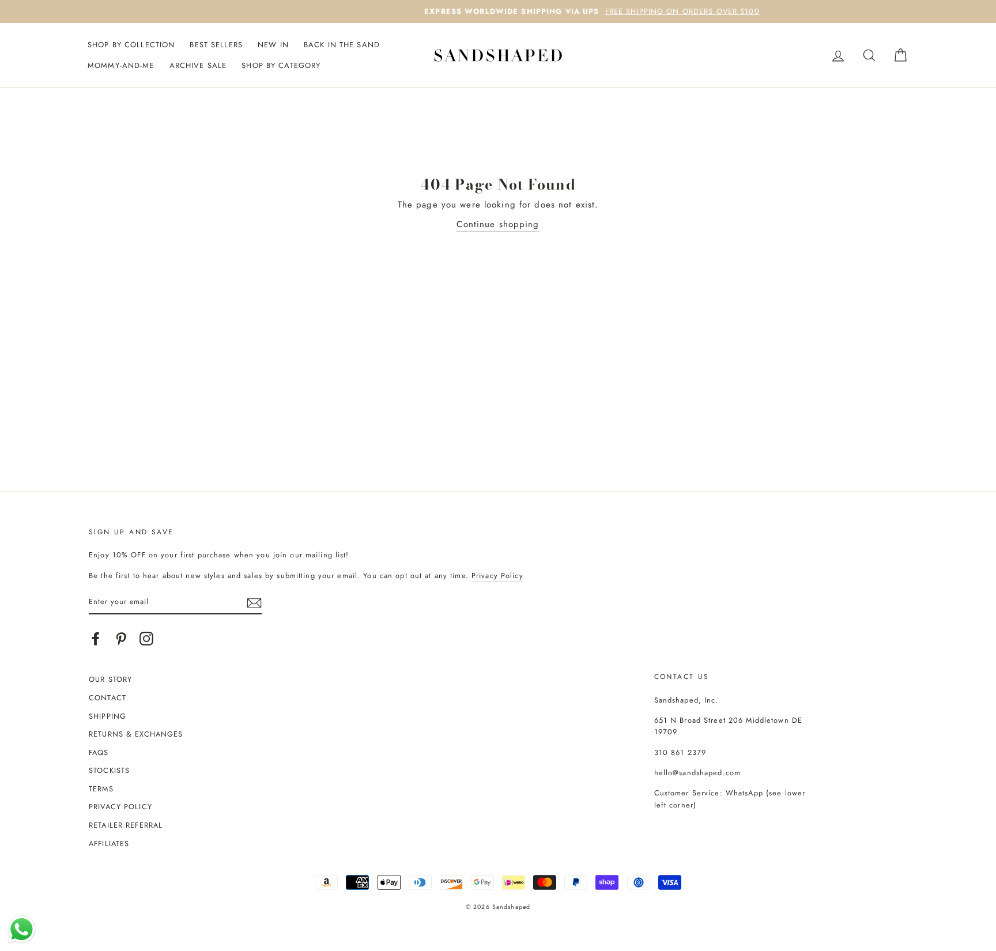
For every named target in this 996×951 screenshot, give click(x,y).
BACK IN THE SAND (342, 44)
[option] (498, 11)
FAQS (99, 752)
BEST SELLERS (216, 44)
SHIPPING (107, 716)
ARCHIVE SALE (198, 65)
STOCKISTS (109, 770)
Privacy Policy (497, 575)
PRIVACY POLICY (120, 806)
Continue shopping (497, 224)
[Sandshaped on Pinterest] (121, 639)
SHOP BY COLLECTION (131, 44)
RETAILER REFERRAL (126, 825)
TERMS (101, 788)
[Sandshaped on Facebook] (96, 639)
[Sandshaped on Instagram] (146, 639)
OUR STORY (110, 679)
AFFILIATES (109, 843)
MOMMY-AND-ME (121, 65)
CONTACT (107, 697)
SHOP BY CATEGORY (281, 65)
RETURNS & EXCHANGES (136, 734)
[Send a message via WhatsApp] (21, 929)
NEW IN (273, 44)
